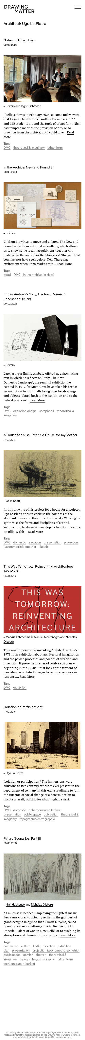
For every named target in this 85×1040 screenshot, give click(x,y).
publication (51, 814)
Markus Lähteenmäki (19, 637)
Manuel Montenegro (47, 637)
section (28, 955)
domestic (19, 542)
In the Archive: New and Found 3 (28, 167)
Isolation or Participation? (23, 707)
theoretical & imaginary (29, 147)
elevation (35, 542)
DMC (7, 147)
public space (32, 814)
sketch (43, 547)
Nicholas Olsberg (42, 904)
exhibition (19, 687)
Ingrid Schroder (31, 106)
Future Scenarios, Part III (22, 838)
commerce (11, 946)
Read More (64, 264)
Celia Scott (13, 501)
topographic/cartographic (37, 819)
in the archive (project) (38, 275)
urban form (55, 147)
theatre (41, 955)
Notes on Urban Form (20, 40)
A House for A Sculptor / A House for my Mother (40, 435)
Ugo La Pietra (14, 773)
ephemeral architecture (45, 810)
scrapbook (46, 411)
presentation (52, 542)
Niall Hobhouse (15, 904)
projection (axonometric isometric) (55, 950)
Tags (7, 144)
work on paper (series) (19, 964)
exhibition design (25, 411)
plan (6, 950)
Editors (10, 106)
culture (25, 946)
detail (7, 275)
